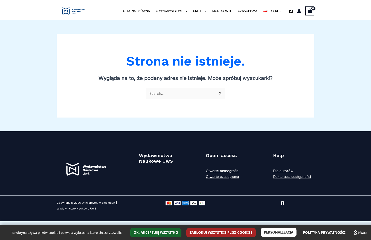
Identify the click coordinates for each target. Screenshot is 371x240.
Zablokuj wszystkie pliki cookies (221, 232)
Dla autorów (283, 171)
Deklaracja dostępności (292, 176)
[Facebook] (291, 11)
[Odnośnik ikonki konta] (299, 11)
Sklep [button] (197, 11)
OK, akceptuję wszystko (156, 232)
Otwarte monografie (222, 171)
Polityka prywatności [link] (324, 232)
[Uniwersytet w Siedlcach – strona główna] (360, 232)
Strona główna (136, 11)
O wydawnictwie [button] (169, 11)
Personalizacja (278, 232)
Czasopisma (247, 11)
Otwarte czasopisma (222, 176)
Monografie (222, 11)
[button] (185, 11)
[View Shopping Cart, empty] (309, 10)
